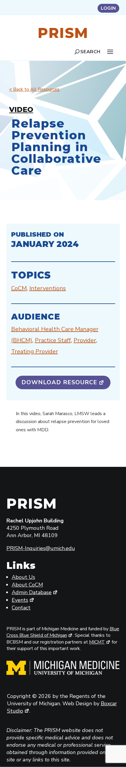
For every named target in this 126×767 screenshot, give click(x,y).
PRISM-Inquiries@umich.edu (40, 548)
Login (108, 8)
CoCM (19, 288)
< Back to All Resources (34, 89)
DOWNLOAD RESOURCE (59, 382)
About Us (23, 577)
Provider (85, 340)
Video (21, 109)
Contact (21, 607)
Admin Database (32, 592)
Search (90, 52)
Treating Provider (34, 351)
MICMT (97, 642)
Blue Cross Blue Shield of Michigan (62, 632)
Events (20, 600)
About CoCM (27, 584)
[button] (110, 51)
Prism (63, 32)
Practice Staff (53, 340)
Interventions (47, 288)
